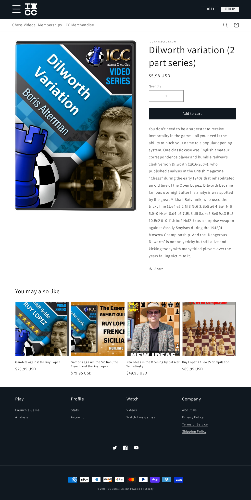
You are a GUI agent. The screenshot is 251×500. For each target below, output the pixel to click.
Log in (210, 9)
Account (77, 417)
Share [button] (158, 269)
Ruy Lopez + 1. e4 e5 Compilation (205, 362)
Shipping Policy (194, 431)
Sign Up (230, 9)
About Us (189, 410)
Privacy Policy (192, 417)
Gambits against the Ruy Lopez (37, 362)
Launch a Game (27, 410)
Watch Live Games (140, 417)
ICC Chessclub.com (118, 488)
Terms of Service (195, 424)
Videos (131, 410)
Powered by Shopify (142, 488)
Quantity (155, 86)
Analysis (21, 417)
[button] (225, 25)
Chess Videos (24, 24)
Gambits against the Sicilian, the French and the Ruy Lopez (94, 364)
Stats (75, 410)
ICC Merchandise (79, 24)
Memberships (50, 24)
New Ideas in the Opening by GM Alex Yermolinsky (153, 364)
